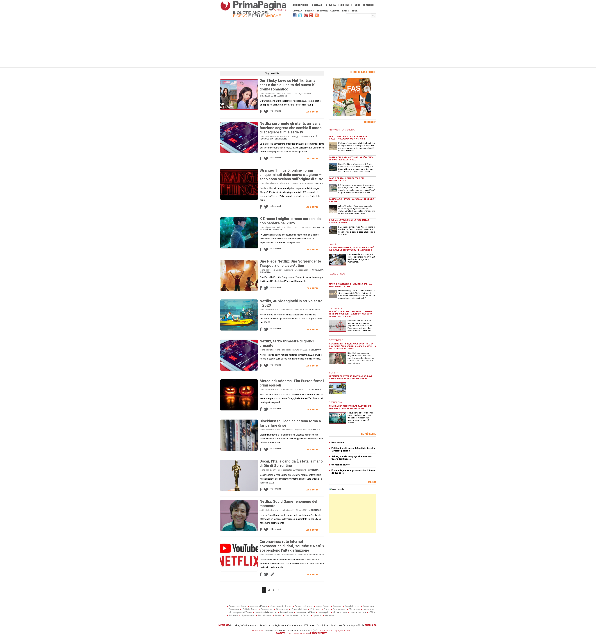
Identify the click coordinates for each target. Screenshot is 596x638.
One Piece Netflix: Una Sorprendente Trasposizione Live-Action (290, 263)
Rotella (278, 615)
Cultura (334, 10)
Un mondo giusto (340, 464)
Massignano (369, 609)
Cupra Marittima (299, 609)
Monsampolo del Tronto (240, 612)
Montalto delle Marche (265, 612)
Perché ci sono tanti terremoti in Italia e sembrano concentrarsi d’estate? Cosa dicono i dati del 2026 (351, 313)
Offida (372, 612)
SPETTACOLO (336, 340)
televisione (280, 96)
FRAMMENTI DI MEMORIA (341, 129)
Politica (309, 10)
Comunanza (266, 609)
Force (326, 609)
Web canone (338, 442)
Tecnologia (266, 139)
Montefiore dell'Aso (305, 612)
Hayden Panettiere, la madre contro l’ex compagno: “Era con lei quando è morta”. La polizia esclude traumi (352, 346)
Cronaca (297, 10)
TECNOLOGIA (336, 402)
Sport (355, 10)
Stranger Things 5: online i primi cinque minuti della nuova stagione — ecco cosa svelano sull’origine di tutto (291, 174)
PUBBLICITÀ (371, 625)
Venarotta (329, 615)
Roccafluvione (264, 615)
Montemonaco (340, 612)
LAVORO (333, 244)
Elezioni (355, 5)
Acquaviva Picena (258, 606)
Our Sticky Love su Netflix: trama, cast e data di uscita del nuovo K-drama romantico (288, 84)
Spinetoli (317, 615)
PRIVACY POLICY (318, 633)
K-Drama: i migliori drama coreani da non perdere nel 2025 (290, 221)
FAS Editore (257, 630)
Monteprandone (358, 612)
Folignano (315, 609)
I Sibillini (344, 5)
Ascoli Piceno (300, 5)
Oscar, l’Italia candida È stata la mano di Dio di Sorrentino (291, 463)
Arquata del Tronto (303, 606)
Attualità (318, 227)
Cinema (314, 470)
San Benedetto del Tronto (297, 615)
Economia (322, 10)
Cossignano (282, 609)
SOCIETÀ (333, 372)
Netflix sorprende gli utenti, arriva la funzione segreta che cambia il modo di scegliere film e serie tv (291, 127)
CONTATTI (280, 633)
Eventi (345, 10)
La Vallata (316, 5)
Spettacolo (266, 96)
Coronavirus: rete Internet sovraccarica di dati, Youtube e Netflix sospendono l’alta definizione (292, 546)
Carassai (337, 606)
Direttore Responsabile (298, 633)
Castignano (368, 606)
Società (312, 136)
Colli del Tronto (250, 609)
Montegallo (323, 612)
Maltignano (354, 609)
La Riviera (330, 5)
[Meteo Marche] (336, 489)
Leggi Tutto (312, 112)
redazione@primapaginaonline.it (334, 630)
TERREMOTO (335, 307)
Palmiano (233, 615)
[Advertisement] (298, 43)
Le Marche (369, 5)
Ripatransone (248, 615)
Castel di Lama (352, 606)
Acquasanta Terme (237, 606)
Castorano (234, 609)
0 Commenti (276, 111)
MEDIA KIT (224, 625)
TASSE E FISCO (337, 273)
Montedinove (286, 612)
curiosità (265, 272)
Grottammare (339, 609)
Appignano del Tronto (281, 606)
